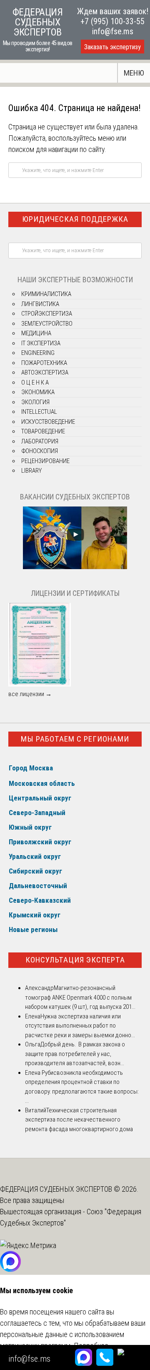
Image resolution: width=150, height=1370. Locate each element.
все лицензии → (30, 694)
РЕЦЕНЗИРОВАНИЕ (45, 461)
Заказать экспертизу (112, 47)
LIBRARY (31, 470)
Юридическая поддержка (75, 219)
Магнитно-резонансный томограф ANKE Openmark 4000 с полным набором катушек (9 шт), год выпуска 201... (80, 997)
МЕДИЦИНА (36, 333)
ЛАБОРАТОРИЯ (39, 441)
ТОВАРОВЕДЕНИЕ (43, 431)
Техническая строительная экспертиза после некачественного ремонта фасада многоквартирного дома (79, 1120)
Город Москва (31, 768)
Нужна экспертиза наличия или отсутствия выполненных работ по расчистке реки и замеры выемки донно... (80, 1026)
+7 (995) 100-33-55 (112, 21)
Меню (134, 73)
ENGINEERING (38, 353)
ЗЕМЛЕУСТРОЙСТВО (46, 323)
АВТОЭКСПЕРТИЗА (44, 372)
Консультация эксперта (75, 960)
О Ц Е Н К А (35, 382)
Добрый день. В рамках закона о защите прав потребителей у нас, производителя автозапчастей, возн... (75, 1054)
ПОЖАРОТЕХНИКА (44, 363)
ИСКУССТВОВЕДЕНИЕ (48, 421)
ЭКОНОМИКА (38, 392)
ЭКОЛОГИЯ (35, 402)
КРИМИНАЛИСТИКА (46, 294)
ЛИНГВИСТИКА (40, 304)
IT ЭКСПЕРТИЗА (40, 343)
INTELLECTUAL (39, 411)
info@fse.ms (112, 31)
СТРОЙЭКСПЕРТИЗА (46, 313)
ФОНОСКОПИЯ (39, 451)
